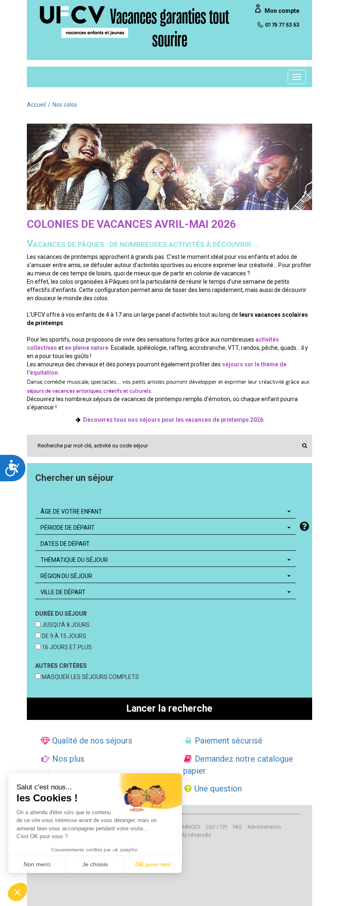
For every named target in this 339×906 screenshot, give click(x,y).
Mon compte (282, 10)
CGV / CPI (216, 827)
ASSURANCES (184, 827)
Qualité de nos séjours (91, 741)
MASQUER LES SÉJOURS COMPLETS (90, 677)
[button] (17, 892)
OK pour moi (153, 864)
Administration (264, 827)
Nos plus (67, 759)
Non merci (37, 864)
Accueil (36, 104)
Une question (217, 789)
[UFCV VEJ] (84, 21)
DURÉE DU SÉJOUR (61, 613)
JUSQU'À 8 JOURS (65, 625)
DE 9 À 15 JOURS (63, 636)
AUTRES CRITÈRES (61, 665)
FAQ (237, 827)
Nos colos (65, 104)
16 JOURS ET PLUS (66, 647)
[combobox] (165, 511)
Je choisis (95, 864)
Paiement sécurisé (228, 741)
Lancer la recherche (169, 708)
